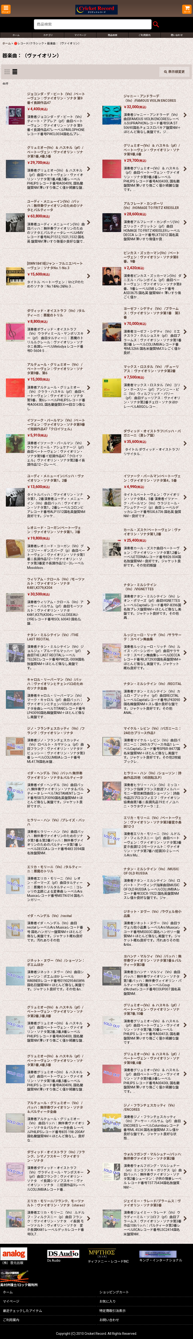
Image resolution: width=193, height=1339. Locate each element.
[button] (6, 9)
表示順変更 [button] (176, 72)
